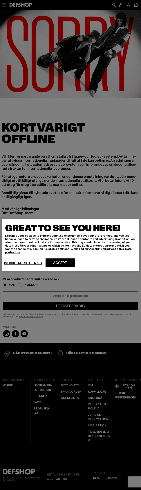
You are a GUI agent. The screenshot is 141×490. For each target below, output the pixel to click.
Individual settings (23, 263)
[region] (70, 245)
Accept (60, 262)
